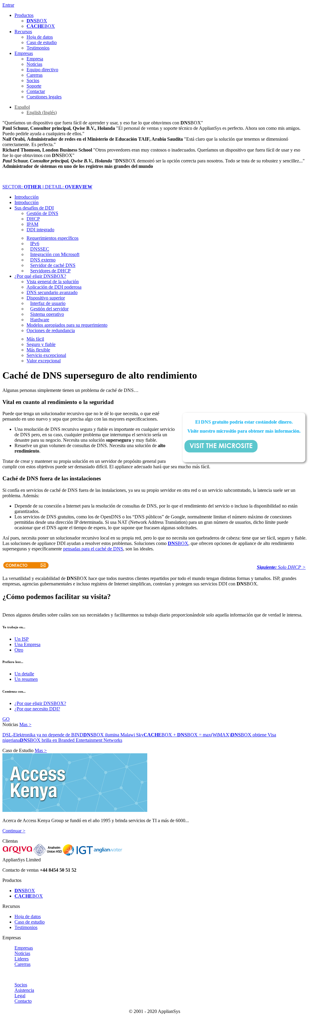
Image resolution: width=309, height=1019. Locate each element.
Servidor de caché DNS (52, 265)
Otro (18, 649)
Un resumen (26, 679)
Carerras (35, 75)
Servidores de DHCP (50, 270)
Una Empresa (27, 644)
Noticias (34, 64)
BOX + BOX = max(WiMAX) (187, 734)
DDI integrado (40, 229)
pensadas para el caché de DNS (93, 548)
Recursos (23, 31)
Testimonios (38, 47)
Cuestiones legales (44, 96)
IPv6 (34, 243)
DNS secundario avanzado (52, 292)
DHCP (33, 218)
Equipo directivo (42, 69)
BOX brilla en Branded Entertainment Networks (71, 740)
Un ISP (21, 639)
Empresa (35, 58)
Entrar (8, 5)
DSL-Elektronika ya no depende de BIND (42, 734)
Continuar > (13, 830)
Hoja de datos (40, 37)
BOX (37, 20)
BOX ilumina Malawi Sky (113, 734)
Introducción (26, 197)
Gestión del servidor (49, 308)
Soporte (34, 85)
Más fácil (35, 338)
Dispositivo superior (46, 297)
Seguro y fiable (41, 344)
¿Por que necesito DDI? (37, 708)
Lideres (21, 958)
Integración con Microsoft (54, 254)
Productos (23, 15)
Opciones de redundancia (51, 330)
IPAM (32, 224)
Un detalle (24, 673)
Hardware (39, 319)
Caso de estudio (42, 42)
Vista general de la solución (53, 281)
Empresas (23, 53)
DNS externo (43, 259)
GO (6, 719)
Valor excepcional (44, 360)
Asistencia (24, 990)
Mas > (25, 724)
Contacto (23, 1001)
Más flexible (38, 349)
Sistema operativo (47, 314)
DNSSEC (39, 249)
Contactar (36, 91)
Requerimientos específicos (52, 238)
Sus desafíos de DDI (34, 207)
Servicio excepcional (46, 355)
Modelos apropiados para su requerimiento (67, 325)
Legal (19, 995)
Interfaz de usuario (47, 303)
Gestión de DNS (42, 213)
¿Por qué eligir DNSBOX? (40, 276)
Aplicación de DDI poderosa (54, 287)
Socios (33, 80)
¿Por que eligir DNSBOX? (40, 703)
